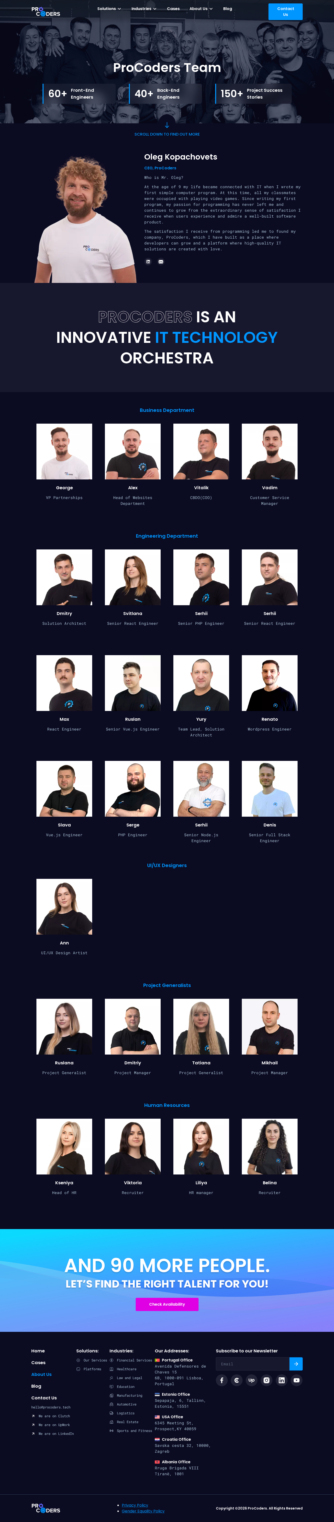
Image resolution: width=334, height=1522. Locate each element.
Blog (227, 9)
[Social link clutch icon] (237, 1380)
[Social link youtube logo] (296, 1380)
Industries (141, 9)
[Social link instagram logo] (266, 1380)
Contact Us (44, 1398)
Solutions (106, 9)
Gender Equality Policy (143, 1511)
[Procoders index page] (46, 12)
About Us (198, 9)
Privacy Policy (135, 1505)
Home (38, 1351)
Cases (173, 9)
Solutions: (87, 1351)
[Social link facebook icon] (222, 1380)
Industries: (121, 1351)
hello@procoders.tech (50, 1407)
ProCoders (46, 1508)
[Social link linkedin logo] (282, 1380)
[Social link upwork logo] (251, 1380)
